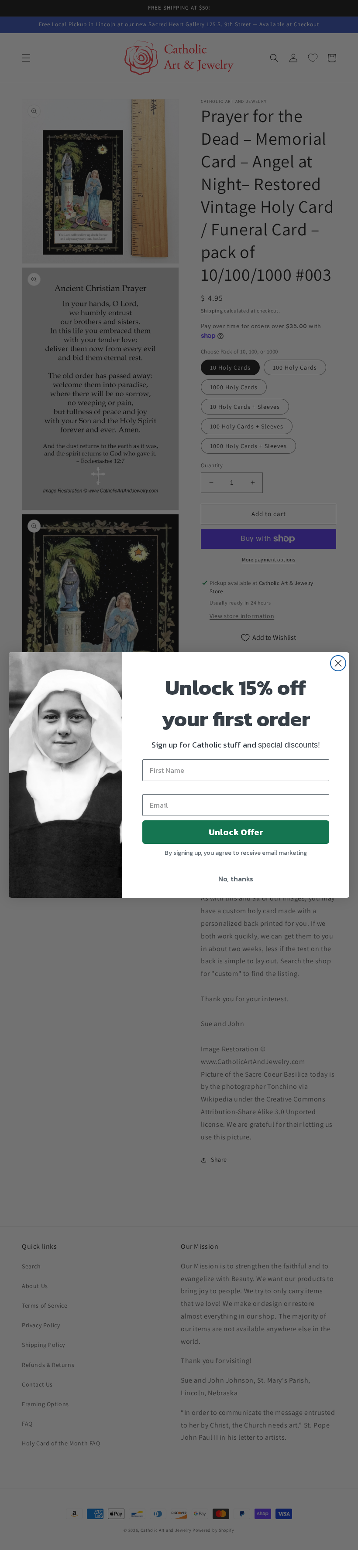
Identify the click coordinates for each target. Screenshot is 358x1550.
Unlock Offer (236, 832)
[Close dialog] (338, 663)
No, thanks (235, 879)
